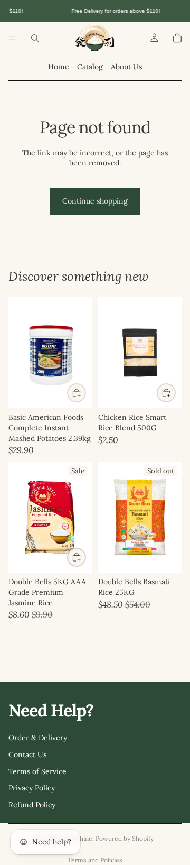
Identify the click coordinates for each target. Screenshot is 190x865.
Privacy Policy (31, 788)
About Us (126, 66)
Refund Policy (31, 804)
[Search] (34, 38)
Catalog (90, 66)
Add (85, 392)
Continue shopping (95, 201)
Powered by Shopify (125, 838)
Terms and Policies (95, 860)
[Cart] (177, 38)
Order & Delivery (37, 737)
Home (58, 66)
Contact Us (27, 754)
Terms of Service (37, 771)
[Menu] (12, 38)
